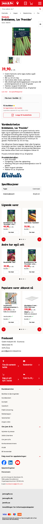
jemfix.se (6, 503)
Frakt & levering (7, 410)
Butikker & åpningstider (10, 394)
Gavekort (5, 406)
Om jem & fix (7, 427)
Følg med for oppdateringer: (14, 456)
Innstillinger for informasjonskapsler (18, 507)
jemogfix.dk (7, 498)
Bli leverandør (7, 451)
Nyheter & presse (8, 431)
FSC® (4, 447)
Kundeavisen (6, 398)
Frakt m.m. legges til (10, 311)
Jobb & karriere (7, 435)
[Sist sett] (40, 24)
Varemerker (6, 418)
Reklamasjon (6, 414)
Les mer (5, 92)
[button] (19, 239)
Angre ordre (6, 422)
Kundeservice (8, 389)
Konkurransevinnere (9, 443)
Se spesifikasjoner (15, 92)
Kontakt (4, 402)
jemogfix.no (7, 494)
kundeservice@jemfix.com (14, 484)
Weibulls (5, 17)
